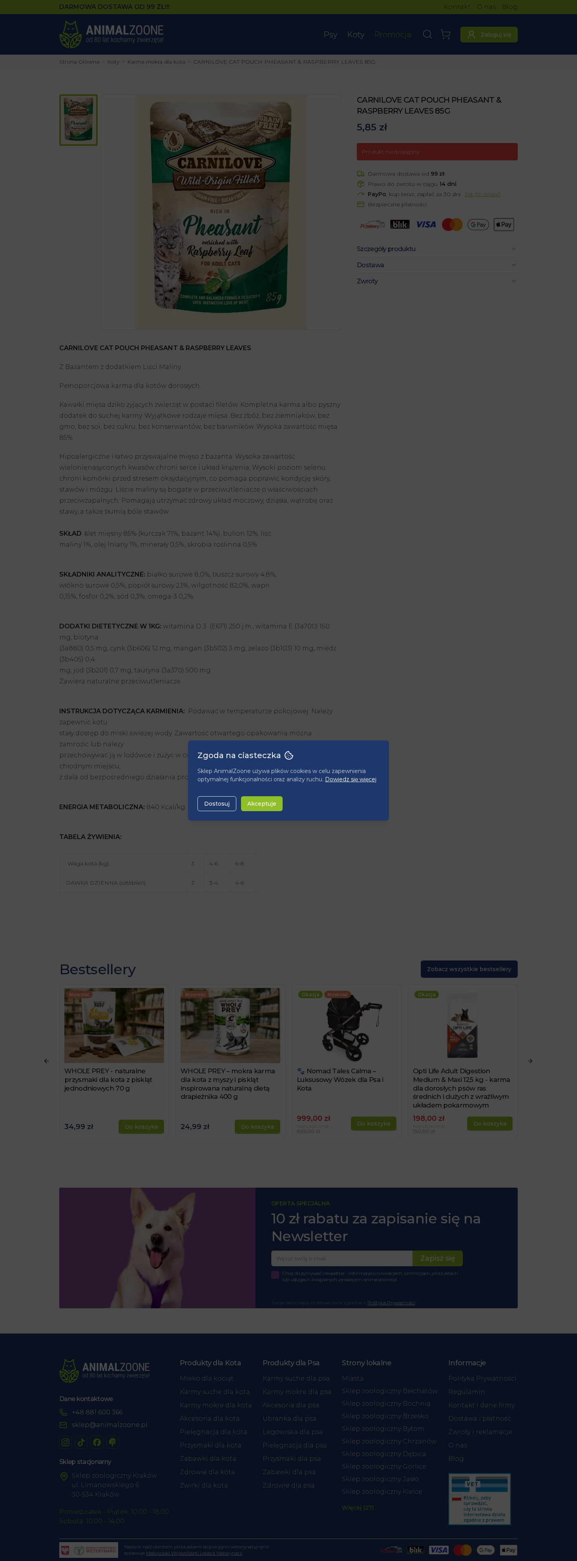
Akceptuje (261, 803)
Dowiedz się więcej (350, 779)
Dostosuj (217, 803)
